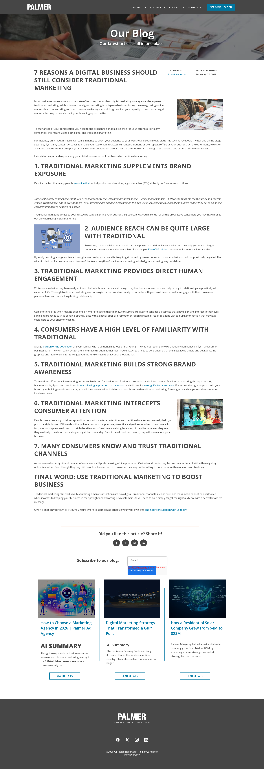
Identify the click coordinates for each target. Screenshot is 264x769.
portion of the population (57, 346)
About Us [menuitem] (138, 7)
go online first (82, 183)
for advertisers (165, 385)
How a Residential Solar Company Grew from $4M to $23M (197, 628)
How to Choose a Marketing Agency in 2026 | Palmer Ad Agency (66, 628)
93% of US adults (157, 249)
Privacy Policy (132, 754)
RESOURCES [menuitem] (175, 7)
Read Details (65, 676)
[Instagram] (134, 542)
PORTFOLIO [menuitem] (156, 7)
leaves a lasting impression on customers (101, 385)
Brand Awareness (178, 74)
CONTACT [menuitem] (193, 7)
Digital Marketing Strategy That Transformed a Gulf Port (130, 628)
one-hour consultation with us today (166, 509)
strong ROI (150, 385)
